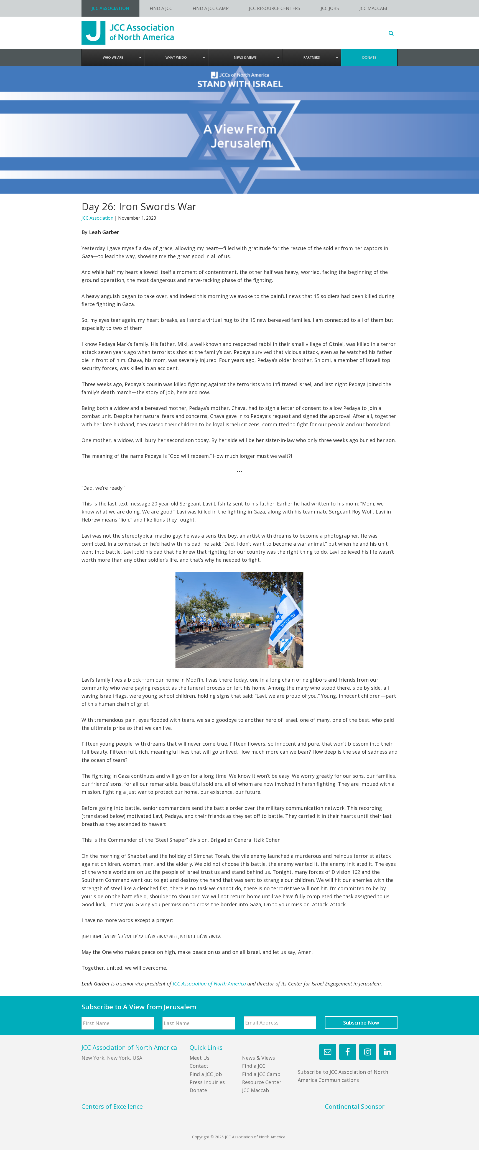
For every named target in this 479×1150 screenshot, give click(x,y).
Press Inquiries (207, 1082)
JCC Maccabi (256, 1090)
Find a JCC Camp (261, 1074)
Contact (199, 1065)
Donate (198, 1090)
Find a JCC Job (206, 1074)
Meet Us (200, 1057)
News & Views (258, 1057)
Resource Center (261, 1082)
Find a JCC (253, 1065)
